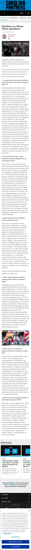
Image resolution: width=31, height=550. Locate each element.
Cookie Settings (15, 537)
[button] (15, 49)
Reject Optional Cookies (15, 541)
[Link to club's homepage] (3, 12)
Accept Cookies (15, 546)
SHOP (21, 13)
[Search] (25, 13)
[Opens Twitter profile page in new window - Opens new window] (9, 38)
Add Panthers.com (14, 484)
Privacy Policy (7, 533)
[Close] (29, 511)
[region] (15, 529)
